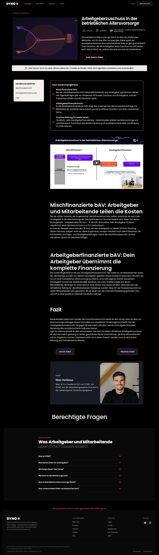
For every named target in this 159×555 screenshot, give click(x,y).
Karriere (75, 525)
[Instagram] (150, 523)
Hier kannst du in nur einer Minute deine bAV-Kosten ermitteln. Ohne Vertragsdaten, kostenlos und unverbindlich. (81, 68)
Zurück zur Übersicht (21, 13)
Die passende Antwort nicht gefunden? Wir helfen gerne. (79, 508)
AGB (109, 536)
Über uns (75, 522)
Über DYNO (40, 4)
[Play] (96, 162)
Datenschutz (147, 551)
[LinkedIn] (145, 523)
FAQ (73, 536)
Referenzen (112, 529)
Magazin (52, 4)
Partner (75, 529)
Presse (74, 532)
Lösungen (27, 4)
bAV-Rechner (113, 532)
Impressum (137, 551)
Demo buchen (145, 4)
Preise (62, 4)
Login (133, 4)
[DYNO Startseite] (12, 3)
